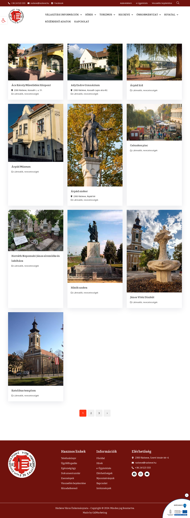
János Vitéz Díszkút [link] (142, 297)
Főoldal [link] (100, 458)
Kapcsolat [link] (81, 21)
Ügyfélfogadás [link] (69, 463)
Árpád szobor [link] (79, 191)
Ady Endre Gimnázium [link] (85, 85)
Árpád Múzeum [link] (21, 166)
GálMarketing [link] (99, 512)
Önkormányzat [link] (147, 14)
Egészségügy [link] (68, 468)
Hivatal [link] (169, 14)
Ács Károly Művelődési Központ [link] (31, 85)
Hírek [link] (89, 14)
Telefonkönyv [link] (68, 458)
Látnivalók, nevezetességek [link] (26, 93)
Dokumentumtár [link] (70, 473)
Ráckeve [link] (124, 14)
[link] (3, 20)
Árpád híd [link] (136, 85)
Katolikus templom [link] (23, 390)
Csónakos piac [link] (139, 145)
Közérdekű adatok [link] (58, 21)
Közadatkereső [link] (69, 488)
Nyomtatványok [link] (105, 478)
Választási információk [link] (62, 14)
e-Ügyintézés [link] (103, 468)
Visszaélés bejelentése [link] (73, 483)
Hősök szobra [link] (79, 287)
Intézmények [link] (103, 488)
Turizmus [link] (105, 14)
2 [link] (91, 413)
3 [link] (99, 413)
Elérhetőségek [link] (104, 473)
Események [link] (67, 478)
